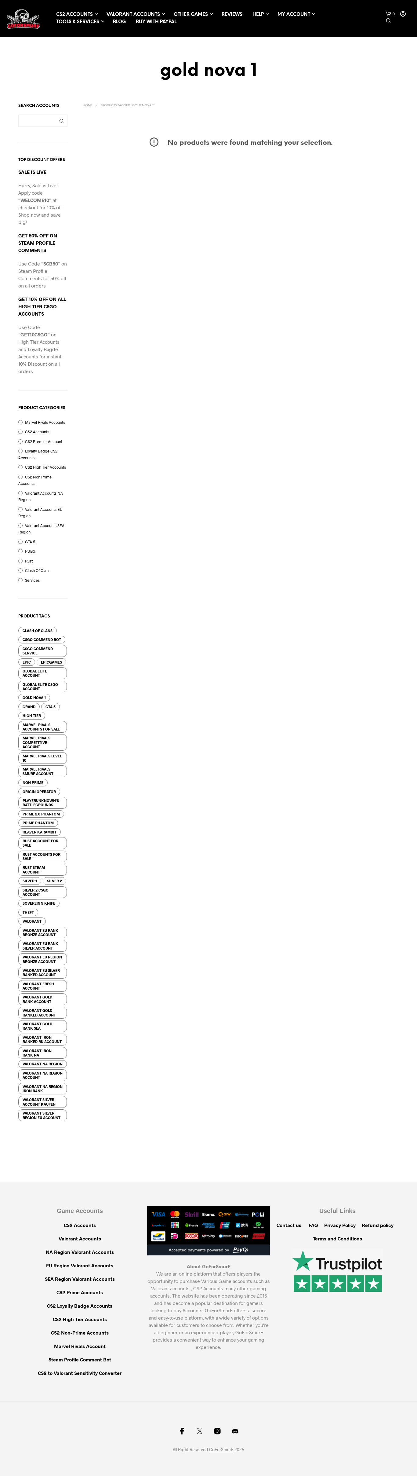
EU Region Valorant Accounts (79, 1265)
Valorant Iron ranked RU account (42, 1039)
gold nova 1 (34, 697)
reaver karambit (39, 832)
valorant (32, 921)
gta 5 (50, 707)
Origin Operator (39, 791)
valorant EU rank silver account (40, 945)
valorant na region (43, 1064)
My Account (293, 14)
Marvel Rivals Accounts (45, 422)
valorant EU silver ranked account (41, 972)
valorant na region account (43, 1075)
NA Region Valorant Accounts (80, 1252)
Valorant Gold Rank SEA (37, 1026)
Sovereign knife (39, 903)
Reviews (232, 14)
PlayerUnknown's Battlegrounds (41, 802)
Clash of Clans (38, 630)
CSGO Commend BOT (42, 639)
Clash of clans (37, 570)
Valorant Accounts (133, 14)
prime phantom (38, 823)
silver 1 (30, 881)
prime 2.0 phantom (41, 814)
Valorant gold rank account (37, 999)
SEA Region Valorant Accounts (80, 1279)
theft (28, 912)
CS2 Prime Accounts (79, 1292)
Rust (29, 561)
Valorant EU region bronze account (42, 959)
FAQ (313, 1225)
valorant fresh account (38, 986)
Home (87, 105)
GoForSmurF (221, 1449)
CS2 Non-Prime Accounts (80, 1332)
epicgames (51, 662)
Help (258, 14)
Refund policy (377, 1225)
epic (27, 662)
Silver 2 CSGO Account (36, 892)
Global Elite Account (35, 673)
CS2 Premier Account (43, 441)
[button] (390, 14)
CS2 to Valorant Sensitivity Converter (79, 1373)
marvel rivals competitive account (36, 742)
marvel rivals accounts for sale (41, 727)
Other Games (191, 14)
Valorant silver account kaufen (39, 1101)
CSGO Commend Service (38, 650)
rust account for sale (40, 843)
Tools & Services (77, 22)
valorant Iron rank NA (37, 1053)
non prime (33, 782)
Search (61, 121)
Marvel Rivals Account (80, 1346)
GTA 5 (30, 541)
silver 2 (54, 881)
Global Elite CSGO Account (40, 686)
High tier (32, 715)
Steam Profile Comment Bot (80, 1359)
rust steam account (34, 869)
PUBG (30, 551)
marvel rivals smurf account (38, 771)
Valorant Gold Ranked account (39, 1012)
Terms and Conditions (337, 1238)
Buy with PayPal (156, 22)
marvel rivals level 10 (42, 758)
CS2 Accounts (74, 14)
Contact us (289, 1225)
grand (29, 707)
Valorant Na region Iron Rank (43, 1088)
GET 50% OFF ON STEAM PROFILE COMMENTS (37, 243)
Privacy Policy (340, 1225)
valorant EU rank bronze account (40, 932)
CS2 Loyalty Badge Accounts (79, 1306)
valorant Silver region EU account (41, 1115)
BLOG (119, 22)
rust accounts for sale (41, 856)
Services (32, 580)
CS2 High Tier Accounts (45, 467)
